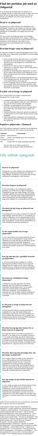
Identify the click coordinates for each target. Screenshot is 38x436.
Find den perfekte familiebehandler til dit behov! (18, 411)
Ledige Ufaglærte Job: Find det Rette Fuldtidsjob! (23, 408)
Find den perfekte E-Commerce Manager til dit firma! (19, 417)
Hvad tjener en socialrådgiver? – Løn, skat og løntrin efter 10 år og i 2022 (18, 431)
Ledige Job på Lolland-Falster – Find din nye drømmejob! (17, 417)
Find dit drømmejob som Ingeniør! (22, 425)
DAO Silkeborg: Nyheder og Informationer (20, 433)
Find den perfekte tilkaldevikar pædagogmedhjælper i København (13, 422)
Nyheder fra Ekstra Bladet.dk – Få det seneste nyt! (15, 410)
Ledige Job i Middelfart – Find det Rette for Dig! (18, 426)
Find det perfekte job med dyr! (25, 415)
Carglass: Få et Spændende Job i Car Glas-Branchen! (17, 427)
